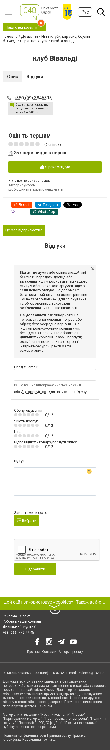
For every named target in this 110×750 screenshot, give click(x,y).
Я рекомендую (57, 167)
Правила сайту (59, 736)
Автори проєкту (70, 652)
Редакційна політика (39, 740)
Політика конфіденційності (24, 736)
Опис (12, 76)
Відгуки (35, 76)
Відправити (35, 569)
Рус (85, 12)
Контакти (49, 652)
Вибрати (28, 520)
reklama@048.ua (91, 673)
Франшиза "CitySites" (19, 627)
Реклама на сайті (17, 616)
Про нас (33, 652)
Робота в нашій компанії (22, 621)
